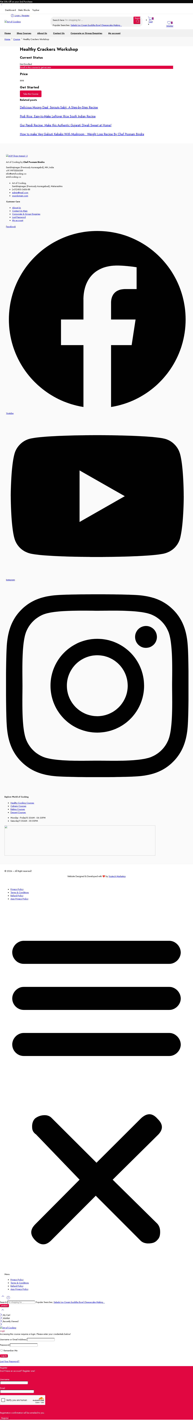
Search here (59, 20)
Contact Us (59, 33)
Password (4, 1344)
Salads (74, 25)
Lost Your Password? (9, 1361)
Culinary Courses (18, 806)
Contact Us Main (19, 210)
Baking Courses (18, 809)
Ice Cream (83, 25)
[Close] (1, 1315)
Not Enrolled (26, 64)
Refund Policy (17, 895)
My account (114, 33)
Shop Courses (24, 33)
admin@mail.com (20, 192)
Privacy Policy (17, 889)
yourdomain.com (20, 195)
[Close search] (2, 1311)
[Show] (1, 5)
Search (3, 1302)
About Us (42, 33)
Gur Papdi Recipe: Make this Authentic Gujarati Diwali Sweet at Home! (65, 125)
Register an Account (9, 1374)
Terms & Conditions (20, 892)
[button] (96, 1089)
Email (2, 1388)
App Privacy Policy (19, 898)
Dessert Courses (18, 812)
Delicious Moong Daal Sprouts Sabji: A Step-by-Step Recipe (59, 107)
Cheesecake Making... (111, 25)
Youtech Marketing (117, 876)
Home (8, 33)
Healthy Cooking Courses (22, 802)
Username (4, 1379)
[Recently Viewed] (8, 1298)
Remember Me (10, 1350)
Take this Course (30, 93)
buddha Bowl (94, 25)
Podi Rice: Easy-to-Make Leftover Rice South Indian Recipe (58, 116)
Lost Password (19, 217)
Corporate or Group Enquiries (86, 33)
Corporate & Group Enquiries (26, 214)
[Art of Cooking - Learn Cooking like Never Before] (13, 21)
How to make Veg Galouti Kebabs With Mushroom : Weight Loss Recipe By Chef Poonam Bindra (82, 134)
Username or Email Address (13, 1339)
